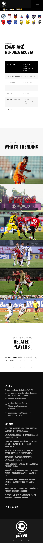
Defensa (8, 43)
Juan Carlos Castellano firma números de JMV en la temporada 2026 (21, 429)
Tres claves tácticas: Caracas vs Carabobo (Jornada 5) (18, 458)
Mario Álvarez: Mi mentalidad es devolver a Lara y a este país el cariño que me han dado (21, 473)
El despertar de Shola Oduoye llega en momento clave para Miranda (20, 496)
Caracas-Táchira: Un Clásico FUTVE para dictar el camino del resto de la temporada (21, 444)
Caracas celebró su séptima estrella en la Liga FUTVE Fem (21, 436)
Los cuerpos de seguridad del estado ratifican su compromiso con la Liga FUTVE (20, 482)
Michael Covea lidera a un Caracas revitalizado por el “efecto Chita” (19, 451)
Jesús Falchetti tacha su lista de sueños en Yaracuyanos (21, 465)
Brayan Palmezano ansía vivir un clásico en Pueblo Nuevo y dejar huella (21, 489)
